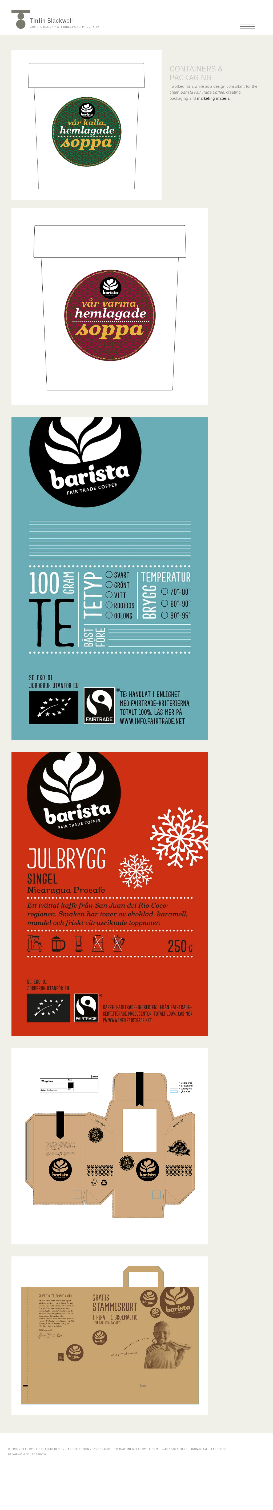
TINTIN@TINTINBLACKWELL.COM (136, 1449)
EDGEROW (39, 1454)
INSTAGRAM (199, 1449)
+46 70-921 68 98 (174, 1449)
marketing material (214, 99)
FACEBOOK (219, 1449)
